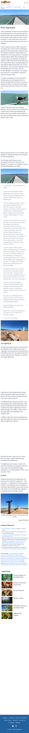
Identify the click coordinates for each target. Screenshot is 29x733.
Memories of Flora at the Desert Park (20, 607)
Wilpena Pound (8, 564)
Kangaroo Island (14, 558)
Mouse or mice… (18, 598)
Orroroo (12, 561)
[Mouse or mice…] (7, 600)
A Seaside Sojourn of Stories (8, 528)
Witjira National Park (17, 564)
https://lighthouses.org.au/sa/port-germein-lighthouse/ (14, 548)
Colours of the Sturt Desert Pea (19, 584)
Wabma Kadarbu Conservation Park (14, 563)
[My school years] (7, 593)
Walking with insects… (17, 614)
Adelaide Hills (11, 555)
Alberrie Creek (19, 555)
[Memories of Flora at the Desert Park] (7, 608)
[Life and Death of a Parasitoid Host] (7, 577)
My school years (18, 590)
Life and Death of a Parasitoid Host (19, 576)
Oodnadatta (21, 560)
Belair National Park (16, 556)
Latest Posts (6, 571)
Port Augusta (18, 561)
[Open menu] (27, 3)
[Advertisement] (14, 135)
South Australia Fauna (15, 553)
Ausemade (18, 729)
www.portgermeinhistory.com (13, 545)
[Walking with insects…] (7, 616)
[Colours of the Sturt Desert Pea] (7, 585)
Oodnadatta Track (5, 561)
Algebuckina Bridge (6, 556)
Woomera (25, 564)
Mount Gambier (14, 560)
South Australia (4, 553)
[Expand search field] (24, 3)
